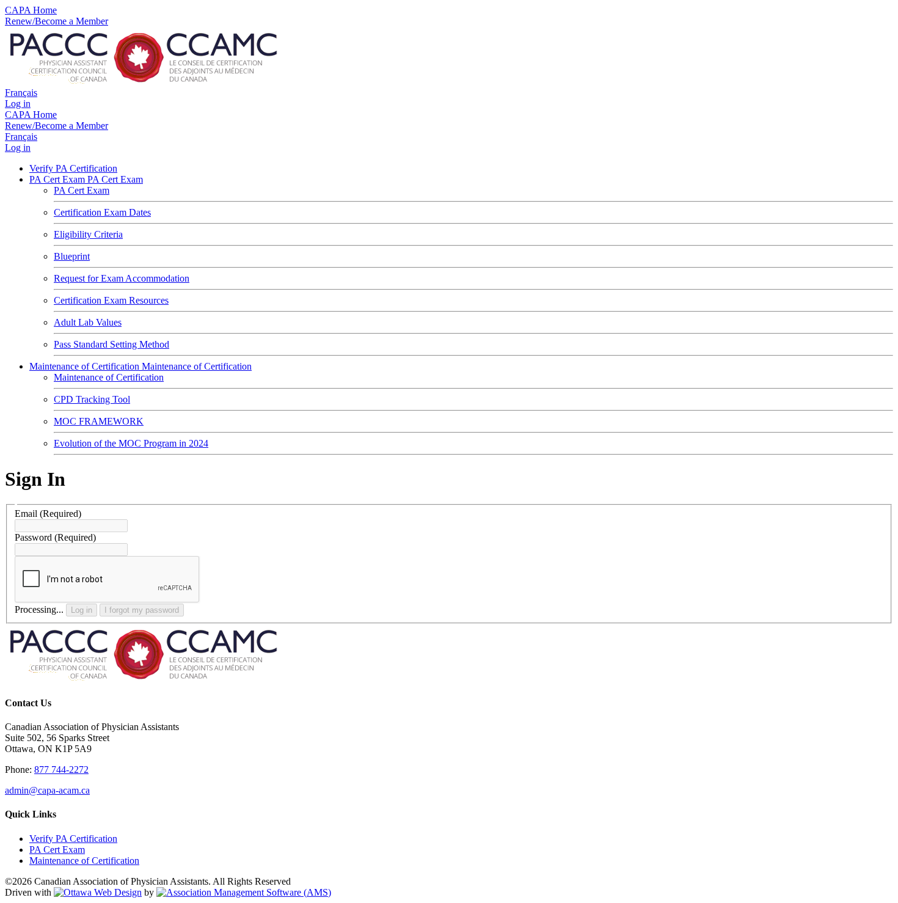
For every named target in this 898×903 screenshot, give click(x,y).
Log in (81, 610)
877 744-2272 (61, 769)
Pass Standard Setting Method (111, 344)
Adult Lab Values (88, 322)
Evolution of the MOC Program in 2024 (131, 443)
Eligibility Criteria (88, 234)
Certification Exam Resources (111, 300)
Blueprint (72, 256)
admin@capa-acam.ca (47, 790)
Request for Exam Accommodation (121, 278)
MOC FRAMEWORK (99, 421)
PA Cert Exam (58, 179)
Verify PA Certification (73, 168)
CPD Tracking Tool (92, 399)
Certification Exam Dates (102, 212)
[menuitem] (57, 849)
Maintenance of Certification (85, 366)
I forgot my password (141, 610)
